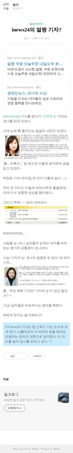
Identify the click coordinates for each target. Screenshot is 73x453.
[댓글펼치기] (10, 379)
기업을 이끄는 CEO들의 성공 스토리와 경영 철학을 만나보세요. (35, 101)
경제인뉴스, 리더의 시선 (27, 93)
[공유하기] (18, 356)
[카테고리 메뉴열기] (66, 6)
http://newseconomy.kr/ (20, 87)
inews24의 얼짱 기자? (36, 30)
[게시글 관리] (23, 356)
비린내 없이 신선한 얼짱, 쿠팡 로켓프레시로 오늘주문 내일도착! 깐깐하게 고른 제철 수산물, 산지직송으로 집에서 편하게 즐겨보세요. (35, 71)
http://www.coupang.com (21, 57)
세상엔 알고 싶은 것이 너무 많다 (24, 400)
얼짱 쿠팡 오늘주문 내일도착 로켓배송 (34, 64)
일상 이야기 (36, 23)
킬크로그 (11, 394)
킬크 (15, 4)
